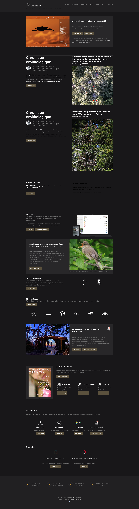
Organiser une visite (89, 349)
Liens (97, 4)
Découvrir (76, 349)
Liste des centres (62, 376)
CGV (74, 497)
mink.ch (84, 466)
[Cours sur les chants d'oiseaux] (85, 285)
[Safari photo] (90, 317)
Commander (88, 33)
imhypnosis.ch (55, 466)
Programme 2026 (35, 268)
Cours (91, 4)
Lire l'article (31, 85)
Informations (77, 33)
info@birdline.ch (36, 485)
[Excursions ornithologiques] (34, 317)
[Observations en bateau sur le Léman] (48, 317)
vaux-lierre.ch (83, 393)
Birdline (67, 4)
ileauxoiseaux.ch (96, 433)
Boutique (110, 4)
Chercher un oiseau (42, 229)
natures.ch (78, 433)
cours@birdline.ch (79, 485)
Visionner (30, 193)
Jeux (103, 4)
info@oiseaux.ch (100, 485)
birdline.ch (41, 433)
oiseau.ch (59, 433)
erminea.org (62, 393)
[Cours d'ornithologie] (99, 285)
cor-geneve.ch (103, 393)
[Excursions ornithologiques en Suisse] (76, 317)
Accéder (30, 229)
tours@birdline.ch (58, 485)
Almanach (75, 4)
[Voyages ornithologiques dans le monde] (62, 317)
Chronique (84, 4)
